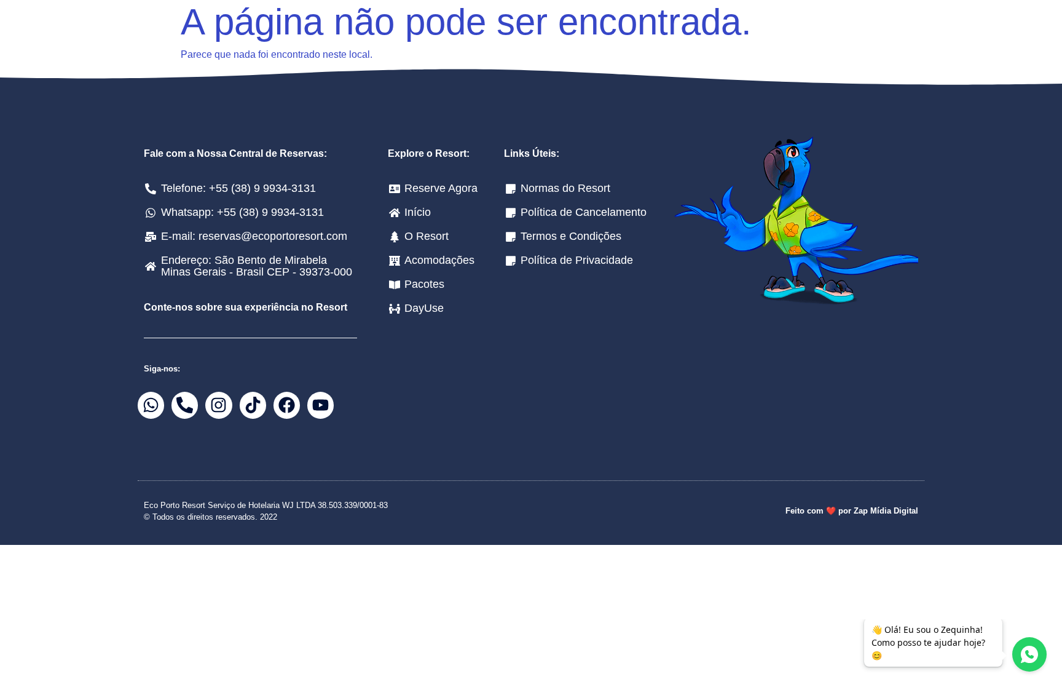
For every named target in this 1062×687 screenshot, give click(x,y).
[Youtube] (320, 405)
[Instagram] (218, 405)
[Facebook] (286, 405)
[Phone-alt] (184, 405)
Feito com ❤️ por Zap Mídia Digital (851, 510)
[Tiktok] (253, 405)
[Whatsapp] (151, 405)
